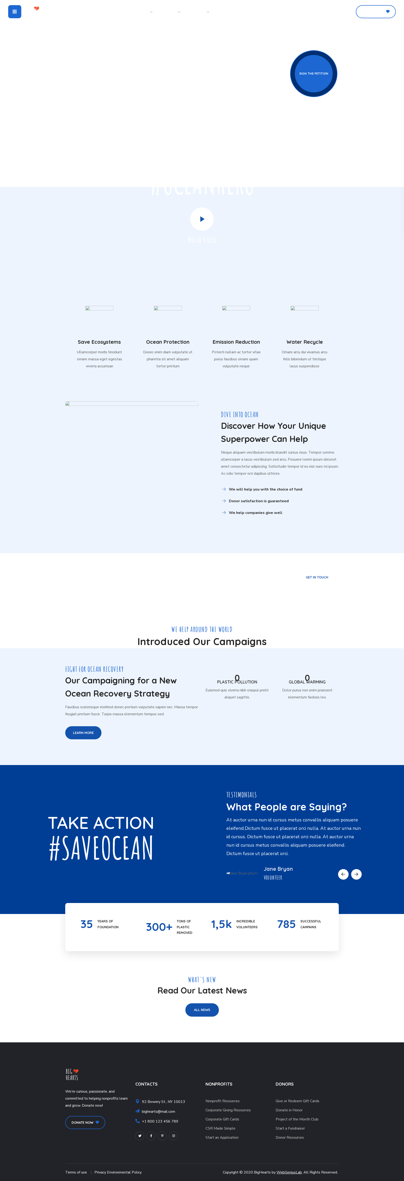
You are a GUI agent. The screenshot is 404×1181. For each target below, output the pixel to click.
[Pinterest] (162, 1135)
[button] (333, 11)
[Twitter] (139, 1135)
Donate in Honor (289, 1110)
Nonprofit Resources (223, 1101)
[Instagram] (173, 1135)
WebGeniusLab (289, 1172)
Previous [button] (343, 874)
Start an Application (222, 1137)
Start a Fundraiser (290, 1128)
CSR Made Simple (220, 1128)
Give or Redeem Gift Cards (297, 1101)
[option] (294, 846)
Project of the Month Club (297, 1119)
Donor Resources (290, 1137)
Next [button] (356, 874)
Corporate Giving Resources (228, 1110)
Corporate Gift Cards (222, 1119)
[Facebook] (151, 1135)
